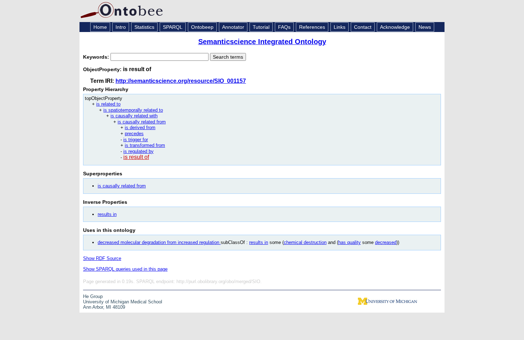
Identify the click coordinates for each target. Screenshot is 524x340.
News (424, 27)
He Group (93, 296)
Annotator (233, 27)
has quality (349, 242)
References (312, 27)
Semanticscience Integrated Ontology (262, 42)
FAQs (284, 27)
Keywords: (97, 57)
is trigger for (135, 139)
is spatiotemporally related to (133, 110)
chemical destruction (305, 242)
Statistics (144, 27)
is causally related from (142, 121)
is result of (136, 157)
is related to (108, 104)
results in (107, 214)
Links (339, 27)
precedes (134, 133)
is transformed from (145, 145)
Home (100, 27)
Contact (362, 27)
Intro (120, 27)
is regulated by (138, 151)
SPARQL (173, 27)
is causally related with (134, 115)
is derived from (140, 127)
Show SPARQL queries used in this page (125, 269)
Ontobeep (202, 27)
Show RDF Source (102, 258)
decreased (385, 242)
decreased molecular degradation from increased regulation (159, 242)
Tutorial (261, 27)
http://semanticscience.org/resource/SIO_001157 (180, 81)
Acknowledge (395, 27)
